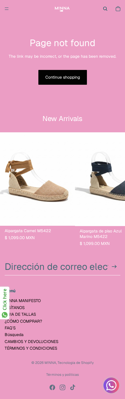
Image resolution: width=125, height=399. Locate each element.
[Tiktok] (72, 387)
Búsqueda (14, 334)
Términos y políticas (62, 374)
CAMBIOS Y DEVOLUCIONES (31, 341)
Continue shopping (62, 77)
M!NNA (50, 362)
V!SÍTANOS (15, 307)
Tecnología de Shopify (76, 362)
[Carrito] (118, 8)
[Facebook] (52, 387)
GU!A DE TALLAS (20, 314)
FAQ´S (10, 328)
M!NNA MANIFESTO (23, 301)
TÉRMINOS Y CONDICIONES (31, 348)
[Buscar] (105, 8)
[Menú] (6, 8)
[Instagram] (62, 387)
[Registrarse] (114, 267)
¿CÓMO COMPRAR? (23, 321)
